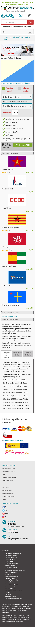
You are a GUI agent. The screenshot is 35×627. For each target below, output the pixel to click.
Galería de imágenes (8, 493)
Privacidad (13, 477)
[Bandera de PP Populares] (17, 277)
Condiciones (6, 477)
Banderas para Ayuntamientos (13, 553)
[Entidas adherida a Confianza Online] (17, 441)
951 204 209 (7, 14)
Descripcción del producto (6, 355)
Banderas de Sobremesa (11, 563)
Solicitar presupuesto (8, 496)
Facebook (7, 507)
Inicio (6, 37)
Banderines (22, 570)
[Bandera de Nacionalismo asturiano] (17, 297)
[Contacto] (20, 15)
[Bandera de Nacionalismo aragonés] (17, 219)
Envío (4, 474)
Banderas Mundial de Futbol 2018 (13, 598)
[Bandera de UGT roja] (17, 239)
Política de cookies (8, 480)
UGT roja (4, 247)
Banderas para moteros (11, 567)
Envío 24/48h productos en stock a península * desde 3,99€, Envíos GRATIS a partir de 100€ (17, 3)
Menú (4, 32)
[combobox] (17, 97)
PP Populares (6, 285)
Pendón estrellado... (8, 169)
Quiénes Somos (7, 490)
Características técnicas (17, 354)
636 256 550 (7, 17)
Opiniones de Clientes (9, 471)
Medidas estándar (9, 89)
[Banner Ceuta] (17, 50)
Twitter (7, 510)
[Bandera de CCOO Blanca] (17, 200)
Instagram (7, 517)
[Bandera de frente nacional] (17, 181)
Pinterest (7, 513)
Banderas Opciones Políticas (16, 37)
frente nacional (7, 188)
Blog (4, 499)
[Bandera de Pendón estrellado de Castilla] (17, 161)
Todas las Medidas (25, 89)
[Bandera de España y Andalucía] (17, 258)
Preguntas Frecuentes (9, 468)
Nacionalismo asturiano (10, 305)
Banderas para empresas (11, 584)
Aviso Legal (6, 488)
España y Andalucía (8, 266)
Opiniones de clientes (28, 354)
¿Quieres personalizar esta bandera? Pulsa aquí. (16, 83)
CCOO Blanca (6, 208)
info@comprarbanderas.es (18, 538)
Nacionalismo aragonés (10, 227)
